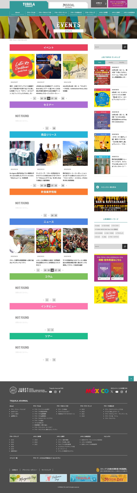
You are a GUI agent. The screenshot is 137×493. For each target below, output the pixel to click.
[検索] (124, 46)
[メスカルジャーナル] (68, 5)
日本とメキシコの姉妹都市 (89, 444)
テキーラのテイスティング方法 (114, 409)
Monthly (121, 62)
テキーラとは (31, 13)
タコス (98, 237)
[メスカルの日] (113, 478)
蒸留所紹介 (14, 451)
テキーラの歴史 (38, 420)
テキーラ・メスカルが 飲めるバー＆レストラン (46, 458)
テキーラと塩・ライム (111, 416)
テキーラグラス (114, 237)
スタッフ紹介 (15, 414)
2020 (83, 416)
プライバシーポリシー (29, 470)
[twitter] (112, 391)
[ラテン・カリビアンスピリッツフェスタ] (110, 295)
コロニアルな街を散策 (64, 444)
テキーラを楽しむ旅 (64, 442)
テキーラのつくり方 (45, 13)
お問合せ (15, 470)
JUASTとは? (14, 411)
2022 (83, 411)
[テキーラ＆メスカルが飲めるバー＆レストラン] (110, 203)
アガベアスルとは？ (64, 411)
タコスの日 (99, 233)
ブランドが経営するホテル (65, 451)
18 (54, 128)
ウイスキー (116, 226)
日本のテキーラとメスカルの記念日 (92, 440)
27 (52, 98)
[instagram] (55, 391)
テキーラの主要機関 (40, 414)
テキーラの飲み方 (76, 13)
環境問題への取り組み (40, 425)
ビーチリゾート (62, 449)
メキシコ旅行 (116, 13)
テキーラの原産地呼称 (40, 411)
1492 (104, 237)
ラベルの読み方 (38, 423)
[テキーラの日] (83, 478)
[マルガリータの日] (23, 478)
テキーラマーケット (60, 13)
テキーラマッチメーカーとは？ (43, 427)
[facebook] (59, 391)
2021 (83, 414)
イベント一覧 (13, 458)
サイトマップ (46, 470)
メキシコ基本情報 (63, 440)
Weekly (111, 62)
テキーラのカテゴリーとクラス (43, 418)
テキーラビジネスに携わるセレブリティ (45, 429)
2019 (12, 449)
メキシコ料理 (103, 13)
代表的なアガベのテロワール (66, 414)
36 (63, 98)
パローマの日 (109, 233)
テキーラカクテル (110, 418)
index (98, 226)
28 (56, 98)
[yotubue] (50, 391)
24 (41, 98)
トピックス (107, 436)
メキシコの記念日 (129, 13)
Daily (99, 62)
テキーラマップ (90, 13)
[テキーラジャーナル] (29, 5)
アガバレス (120, 233)
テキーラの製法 (62, 409)
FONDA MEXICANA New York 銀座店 (107, 229)
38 (63, 185)
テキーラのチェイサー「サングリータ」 (116, 414)
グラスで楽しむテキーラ (112, 411)
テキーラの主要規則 (40, 416)
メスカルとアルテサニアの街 (66, 446)
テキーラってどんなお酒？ (42, 409)
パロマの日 (106, 226)
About (17, 13)
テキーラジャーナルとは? (18, 409)
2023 (83, 409)
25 (45, 98)
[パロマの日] (53, 478)
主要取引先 (14, 416)
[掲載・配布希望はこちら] (110, 268)
